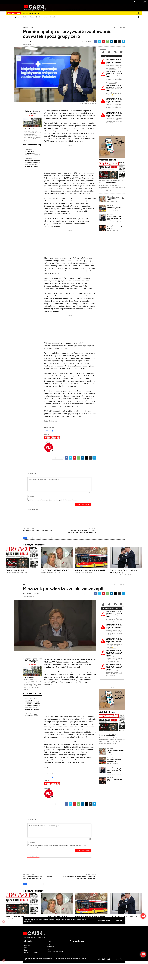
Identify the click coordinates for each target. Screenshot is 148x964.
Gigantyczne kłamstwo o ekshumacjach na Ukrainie (36, 13)
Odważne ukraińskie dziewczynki (114, 208)
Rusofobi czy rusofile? (32, 161)
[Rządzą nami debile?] (112, 170)
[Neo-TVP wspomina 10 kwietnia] (102, 228)
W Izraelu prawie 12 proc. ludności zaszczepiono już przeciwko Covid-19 (82, 531)
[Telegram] (123, 41)
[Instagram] (131, 2)
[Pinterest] (103, 41)
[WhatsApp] (107, 41)
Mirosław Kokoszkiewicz (111, 180)
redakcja (28, 41)
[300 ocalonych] (32, 122)
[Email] (115, 41)
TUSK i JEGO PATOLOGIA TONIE (115, 198)
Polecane (25, 27)
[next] (139, 13)
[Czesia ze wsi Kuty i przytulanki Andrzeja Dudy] (102, 217)
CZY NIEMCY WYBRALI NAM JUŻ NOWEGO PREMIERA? (32, 153)
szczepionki (55, 538)
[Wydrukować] (119, 41)
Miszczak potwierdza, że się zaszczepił (37, 530)
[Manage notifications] (3, 960)
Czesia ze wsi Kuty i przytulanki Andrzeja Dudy (114, 218)
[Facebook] (127, 2)
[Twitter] (134, 2)
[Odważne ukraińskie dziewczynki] (102, 208)
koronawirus (36, 538)
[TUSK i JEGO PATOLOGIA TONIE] (102, 199)
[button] (138, 17)
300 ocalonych (29, 129)
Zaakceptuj (118, 959)
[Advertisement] (70, 158)
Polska (31, 27)
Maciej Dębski (110, 201)
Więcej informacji (104, 959)
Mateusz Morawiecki (46, 538)
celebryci (30, 538)
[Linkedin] (111, 41)
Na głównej (27, 149)
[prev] (137, 13)
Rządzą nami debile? (32, 166)
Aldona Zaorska (111, 221)
